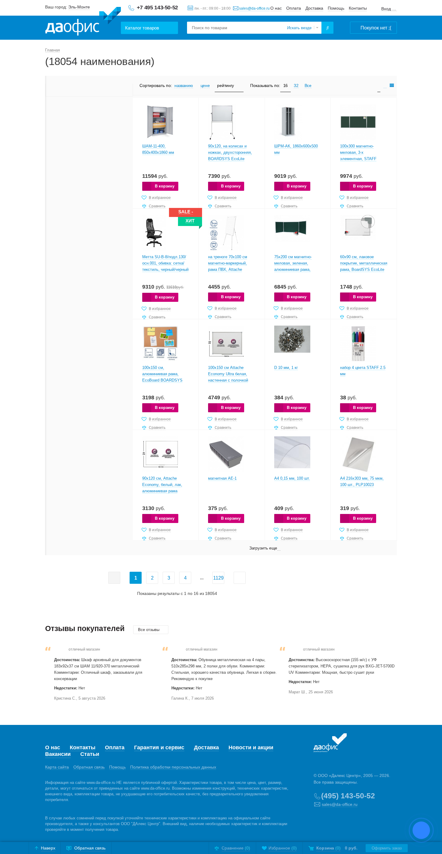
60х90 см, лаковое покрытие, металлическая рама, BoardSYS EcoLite (363, 263)
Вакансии (58, 754)
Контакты (358, 8)
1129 (218, 577)
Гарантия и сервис (159, 747)
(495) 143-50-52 (348, 795)
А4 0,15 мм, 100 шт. (292, 478)
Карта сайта (57, 767)
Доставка (314, 8)
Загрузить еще (263, 548)
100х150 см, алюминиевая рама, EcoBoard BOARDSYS (162, 373)
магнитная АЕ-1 (222, 478)
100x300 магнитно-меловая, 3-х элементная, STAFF (358, 152)
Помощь (336, 8)
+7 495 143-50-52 (157, 8)
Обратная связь (89, 767)
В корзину (164, 186)
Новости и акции (251, 747)
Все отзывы (149, 629)
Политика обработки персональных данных (173, 767)
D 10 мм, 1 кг (286, 367)
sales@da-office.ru (254, 8)
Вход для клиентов (389, 9)
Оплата (293, 8)
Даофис (83, 21)
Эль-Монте (79, 7)
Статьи (89, 754)
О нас (276, 8)
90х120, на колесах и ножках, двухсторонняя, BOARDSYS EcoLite (230, 152)
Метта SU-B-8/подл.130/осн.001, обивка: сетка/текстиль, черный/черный (165, 263)
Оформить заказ (387, 848)
